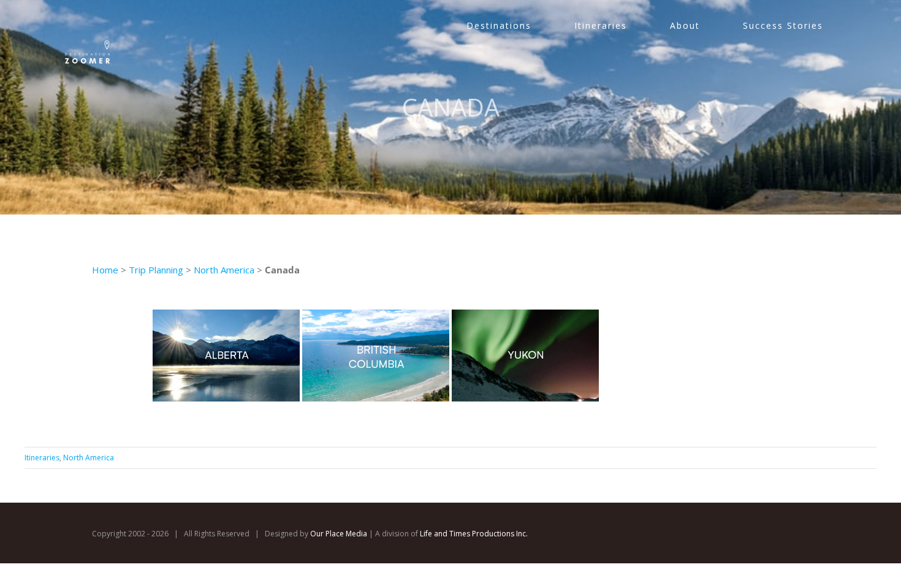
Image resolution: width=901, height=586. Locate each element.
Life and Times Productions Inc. (474, 533)
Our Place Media (338, 533)
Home (105, 270)
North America (225, 270)
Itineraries (42, 457)
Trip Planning (156, 270)
